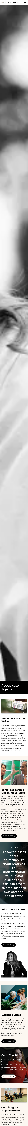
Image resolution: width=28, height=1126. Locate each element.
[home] (10, 2)
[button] (25, 2)
